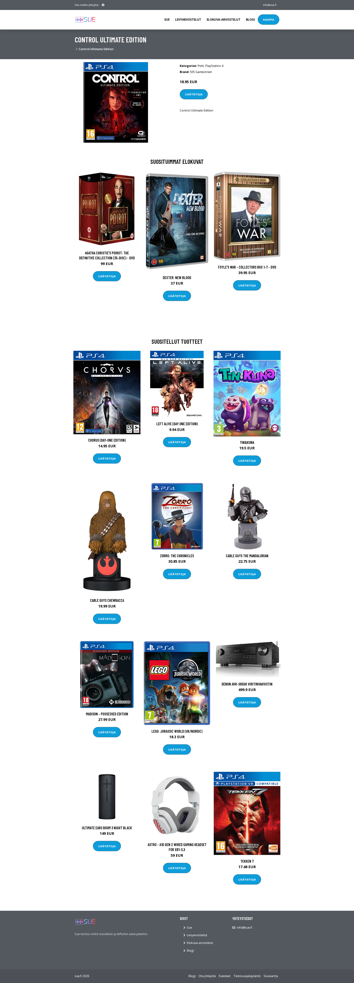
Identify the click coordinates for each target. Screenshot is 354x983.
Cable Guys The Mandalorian (247, 555)
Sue (167, 20)
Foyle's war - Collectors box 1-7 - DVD (247, 267)
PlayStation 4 (214, 66)
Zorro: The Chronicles (177, 555)
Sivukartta (271, 976)
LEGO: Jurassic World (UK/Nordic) (177, 731)
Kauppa (268, 19)
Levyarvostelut (188, 20)
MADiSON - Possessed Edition (107, 713)
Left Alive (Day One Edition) (177, 423)
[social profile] (103, 4)
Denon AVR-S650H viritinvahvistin (247, 684)
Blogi (250, 20)
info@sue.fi (269, 5)
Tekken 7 (247, 861)
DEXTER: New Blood (177, 277)
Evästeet (224, 976)
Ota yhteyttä (207, 976)
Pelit (201, 66)
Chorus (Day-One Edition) (107, 440)
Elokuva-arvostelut (223, 20)
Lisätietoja (193, 94)
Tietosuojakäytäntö (247, 976)
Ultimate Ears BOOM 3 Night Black (107, 827)
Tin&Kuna (247, 442)
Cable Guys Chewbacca (107, 600)
